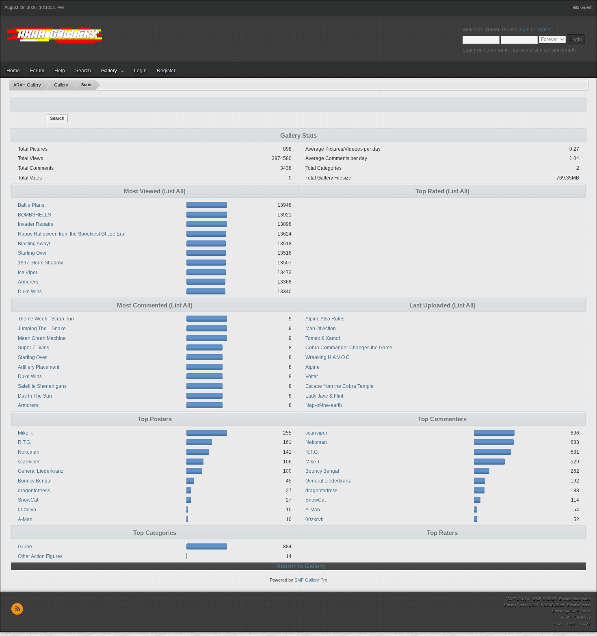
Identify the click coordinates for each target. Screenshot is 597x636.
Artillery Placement (38, 367)
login (524, 29)
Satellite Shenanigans (42, 386)
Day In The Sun (35, 396)
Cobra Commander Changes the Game (348, 347)
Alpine (312, 367)
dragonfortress (34, 490)
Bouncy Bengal (35, 481)
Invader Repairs (35, 224)
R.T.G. (24, 442)
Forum (37, 71)
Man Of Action (320, 328)
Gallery (109, 71)
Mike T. (25, 433)
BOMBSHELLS (34, 215)
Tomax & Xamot (322, 338)
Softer (557, 611)
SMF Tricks (580, 611)
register (544, 29)
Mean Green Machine (42, 338)
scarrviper (29, 462)
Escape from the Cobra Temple (339, 386)
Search (83, 71)
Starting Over (32, 253)
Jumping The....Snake (42, 328)
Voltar (311, 376)
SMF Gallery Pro (310, 580)
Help (59, 71)
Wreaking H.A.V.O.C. (328, 357)
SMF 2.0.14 (518, 599)
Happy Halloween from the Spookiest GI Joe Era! (71, 234)
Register (166, 71)
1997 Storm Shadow (40, 263)
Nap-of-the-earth (323, 405)
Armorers (28, 282)
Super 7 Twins (33, 347)
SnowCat (28, 500)
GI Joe (25, 546)
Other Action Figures (40, 556)
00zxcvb (27, 510)
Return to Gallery (300, 565)
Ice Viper (27, 272)
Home (13, 71)
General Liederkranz (40, 471)
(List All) (174, 191)
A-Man (25, 519)
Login (140, 71)
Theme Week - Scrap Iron (46, 319)
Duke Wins (30, 291)
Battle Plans (31, 205)
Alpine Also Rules (324, 319)
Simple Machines (575, 599)
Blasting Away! (34, 244)
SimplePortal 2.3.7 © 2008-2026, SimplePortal (547, 605)
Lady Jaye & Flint (324, 396)
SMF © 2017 (544, 599)
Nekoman (28, 452)
